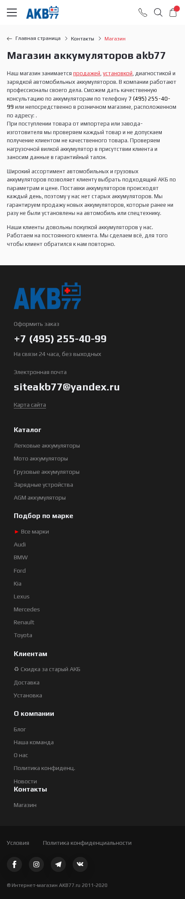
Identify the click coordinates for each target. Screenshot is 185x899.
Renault (24, 622)
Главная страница (38, 38)
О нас (21, 755)
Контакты (82, 39)
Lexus (22, 596)
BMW (21, 557)
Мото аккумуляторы (41, 458)
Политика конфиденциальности (87, 842)
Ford (20, 570)
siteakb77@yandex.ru (67, 387)
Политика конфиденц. (44, 767)
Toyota (23, 635)
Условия (18, 842)
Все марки (31, 531)
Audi (20, 544)
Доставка (27, 682)
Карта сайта (30, 404)
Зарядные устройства (43, 484)
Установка (28, 695)
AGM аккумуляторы (40, 497)
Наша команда (34, 742)
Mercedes (27, 609)
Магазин (25, 804)
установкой (118, 73)
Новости (25, 781)
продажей (86, 73)
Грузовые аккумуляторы (47, 471)
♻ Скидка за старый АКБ (47, 669)
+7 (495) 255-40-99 (60, 338)
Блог (20, 729)
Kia (18, 583)
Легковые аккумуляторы (47, 445)
